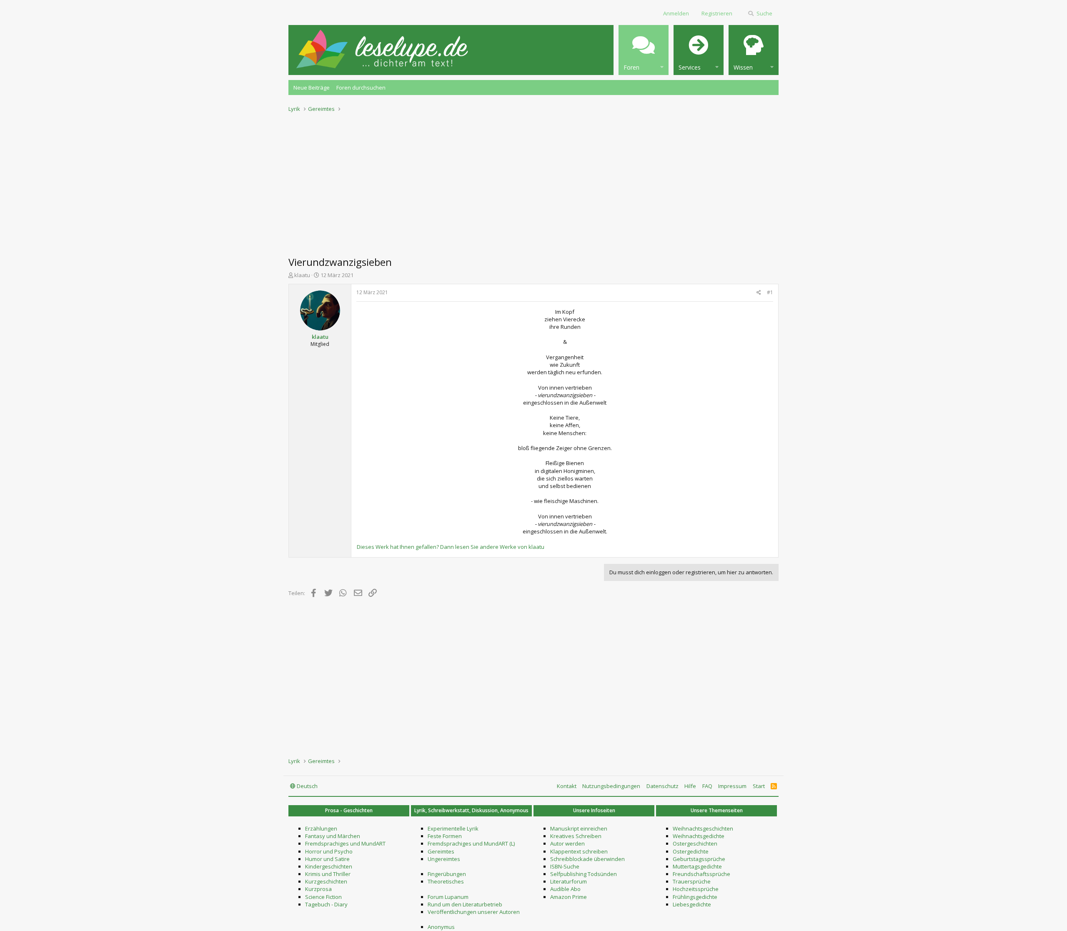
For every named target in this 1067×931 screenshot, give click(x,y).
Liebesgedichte (692, 904)
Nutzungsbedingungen (611, 786)
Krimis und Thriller (328, 874)
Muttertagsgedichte (697, 866)
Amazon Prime (568, 897)
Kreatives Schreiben (575, 836)
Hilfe (690, 786)
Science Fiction (323, 897)
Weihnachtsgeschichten (703, 828)
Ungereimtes (444, 859)
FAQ (707, 786)
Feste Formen (445, 836)
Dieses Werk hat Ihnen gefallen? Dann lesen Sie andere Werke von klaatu (450, 547)
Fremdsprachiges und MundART (345, 843)
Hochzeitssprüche (696, 889)
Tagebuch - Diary (326, 904)
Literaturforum (568, 881)
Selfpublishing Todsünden (583, 874)
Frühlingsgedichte (695, 897)
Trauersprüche (692, 881)
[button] (644, 50)
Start (759, 786)
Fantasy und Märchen (332, 836)
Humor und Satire (327, 859)
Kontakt (566, 786)
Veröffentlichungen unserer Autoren (474, 912)
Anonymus (441, 927)
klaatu (302, 275)
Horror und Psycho (329, 851)
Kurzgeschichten (326, 881)
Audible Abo (565, 889)
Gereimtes (441, 851)
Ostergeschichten (695, 843)
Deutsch (307, 786)
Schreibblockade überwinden (587, 859)
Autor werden (567, 843)
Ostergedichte (691, 851)
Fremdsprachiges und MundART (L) (471, 843)
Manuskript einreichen (578, 828)
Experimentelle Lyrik (453, 828)
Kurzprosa (318, 889)
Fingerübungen (447, 874)
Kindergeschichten (328, 866)
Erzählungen (321, 828)
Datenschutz (662, 786)
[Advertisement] (533, 181)
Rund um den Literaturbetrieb (465, 904)
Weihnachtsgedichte (698, 836)
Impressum (732, 786)
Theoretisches (446, 881)
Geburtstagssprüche (699, 859)
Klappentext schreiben (579, 851)
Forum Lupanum (448, 897)
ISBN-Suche (564, 866)
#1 (770, 292)
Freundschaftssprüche (701, 874)
